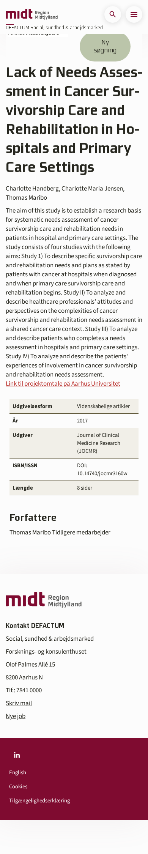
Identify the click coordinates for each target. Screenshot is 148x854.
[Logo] (32, 14)
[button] (113, 14)
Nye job (15, 716)
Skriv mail (19, 703)
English (17, 773)
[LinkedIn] (16, 755)
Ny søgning (105, 46)
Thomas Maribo (30, 532)
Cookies (18, 787)
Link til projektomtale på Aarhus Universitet (63, 383)
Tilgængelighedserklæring (39, 801)
